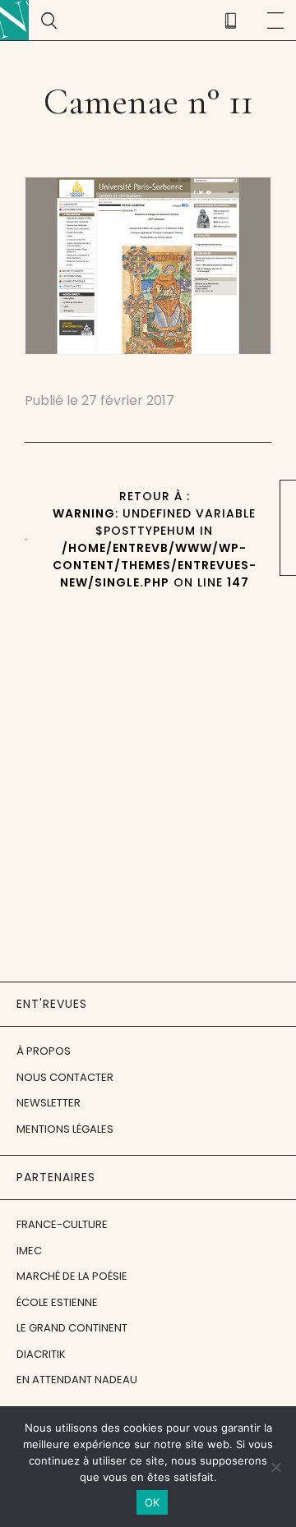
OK (152, 1502)
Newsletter (48, 1103)
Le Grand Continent (71, 1328)
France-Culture (62, 1224)
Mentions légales (64, 1129)
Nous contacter (64, 1077)
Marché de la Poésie (71, 1276)
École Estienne (57, 1302)
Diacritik (41, 1354)
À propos (43, 1051)
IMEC (29, 1250)
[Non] (275, 1467)
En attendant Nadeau (76, 1379)
